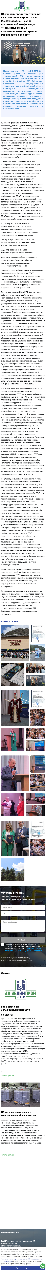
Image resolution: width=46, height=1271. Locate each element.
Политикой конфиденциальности (14, 1259)
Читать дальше (7, 1076)
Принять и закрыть (23, 1268)
